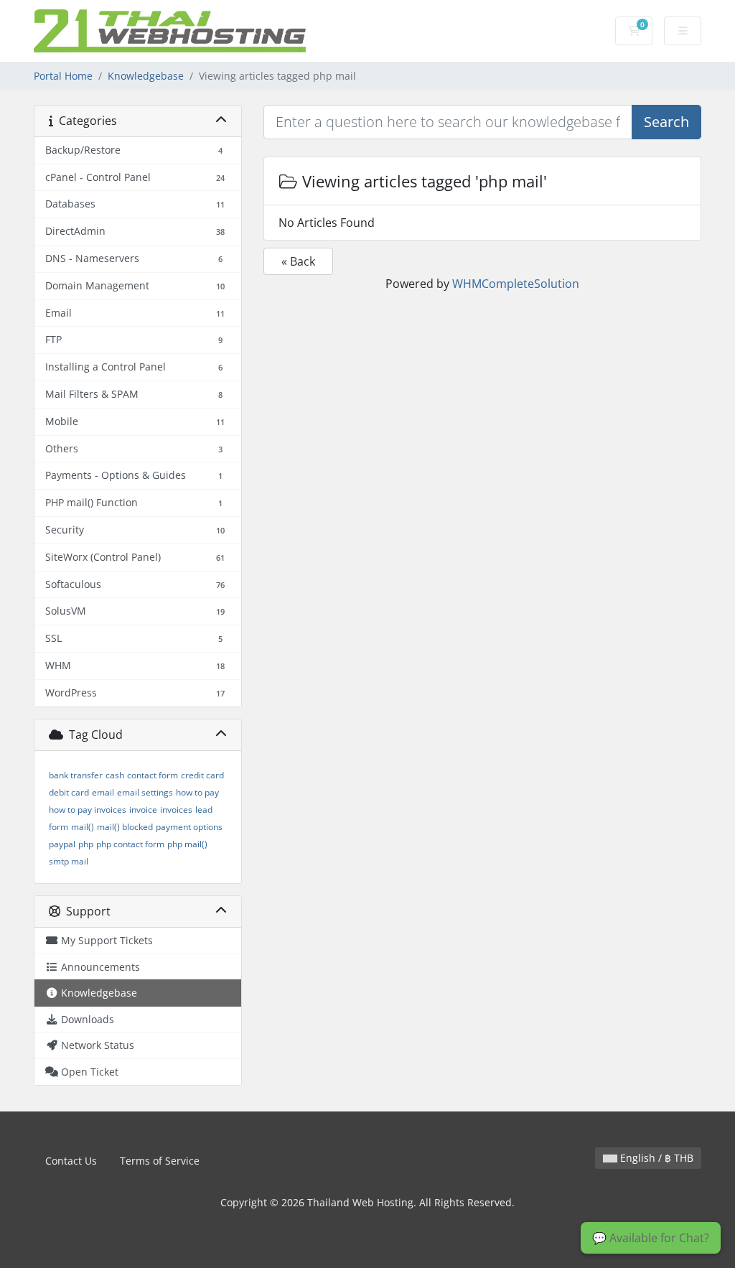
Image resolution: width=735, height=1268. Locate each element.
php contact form (130, 844)
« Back (298, 261)
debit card (69, 792)
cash (115, 775)
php (85, 844)
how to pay (197, 792)
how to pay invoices (87, 809)
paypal (62, 844)
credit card (202, 775)
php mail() (187, 844)
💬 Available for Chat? (650, 1238)
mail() (82, 827)
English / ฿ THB (655, 1158)
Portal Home (63, 76)
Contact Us (71, 1160)
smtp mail (68, 861)
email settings (145, 792)
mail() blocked (125, 827)
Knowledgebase (146, 76)
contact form (152, 775)
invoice (143, 809)
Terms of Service (160, 1160)
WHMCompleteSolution (515, 284)
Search (666, 121)
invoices (176, 809)
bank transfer (76, 775)
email (103, 792)
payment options (189, 827)
